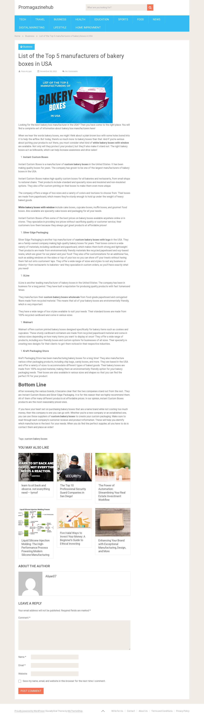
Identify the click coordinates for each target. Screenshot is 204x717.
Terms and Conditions (161, 711)
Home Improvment (88, 27)
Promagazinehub (35, 7)
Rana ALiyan (26, 71)
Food (140, 19)
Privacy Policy (182, 711)
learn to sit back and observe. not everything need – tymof (36, 489)
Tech (22, 19)
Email (22, 665)
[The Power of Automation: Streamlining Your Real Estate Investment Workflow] (112, 467)
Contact (131, 711)
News (156, 19)
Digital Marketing (32, 27)
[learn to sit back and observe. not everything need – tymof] (35, 467)
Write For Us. (117, 711)
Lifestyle (60, 27)
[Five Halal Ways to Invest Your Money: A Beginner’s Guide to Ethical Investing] (74, 518)
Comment (24, 617)
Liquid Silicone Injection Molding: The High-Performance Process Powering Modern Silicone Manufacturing (36, 547)
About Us (143, 711)
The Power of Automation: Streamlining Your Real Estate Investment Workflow (111, 492)
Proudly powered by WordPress (29, 711)
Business (60, 19)
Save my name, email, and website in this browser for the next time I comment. (64, 681)
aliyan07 (50, 576)
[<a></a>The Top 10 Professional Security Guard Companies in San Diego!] (74, 467)
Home (17, 36)
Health (80, 19)
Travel (40, 19)
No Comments (71, 71)
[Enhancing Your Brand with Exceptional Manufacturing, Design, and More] (112, 522)
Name (22, 657)
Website (22, 673)
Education (102, 19)
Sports (123, 19)
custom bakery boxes (36, 438)
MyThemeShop (75, 711)
